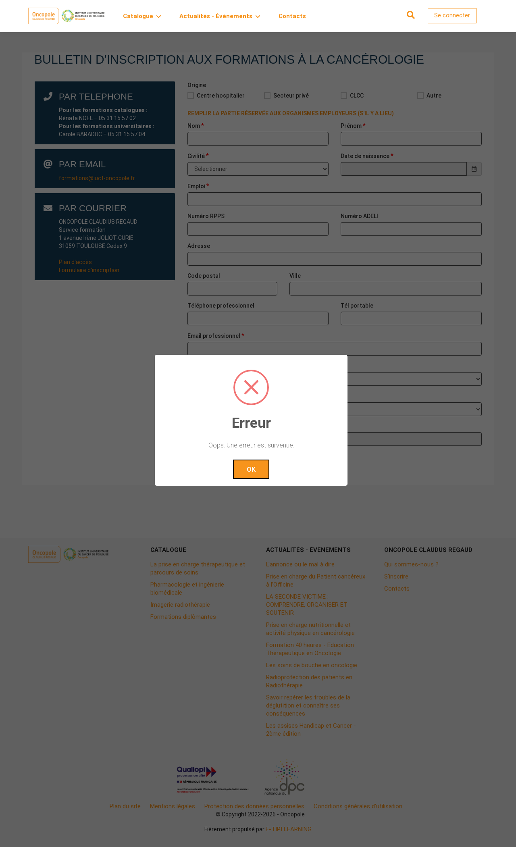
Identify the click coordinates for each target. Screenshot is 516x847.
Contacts (292, 16)
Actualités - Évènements (215, 16)
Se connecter (452, 15)
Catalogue (138, 16)
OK (251, 469)
